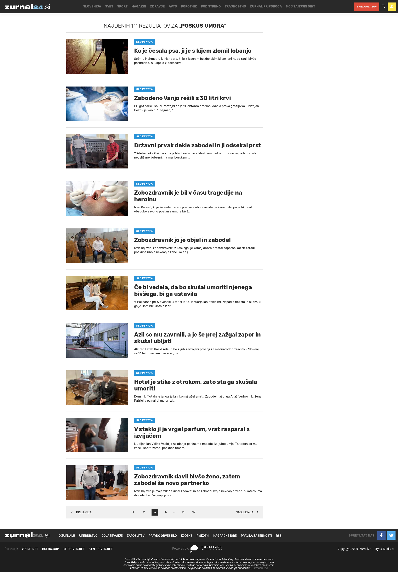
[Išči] (383, 6)
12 (193, 512)
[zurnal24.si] (27, 6)
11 (183, 512)
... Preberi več (260, 568)
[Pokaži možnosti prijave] (392, 6)
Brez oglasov (367, 6)
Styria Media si (384, 549)
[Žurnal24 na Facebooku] (381, 535)
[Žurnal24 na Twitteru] (391, 535)
